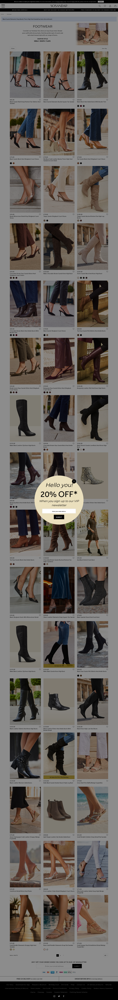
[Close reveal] (74, 481)
